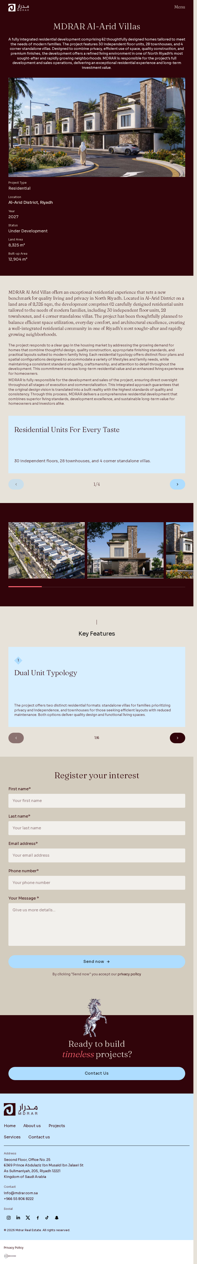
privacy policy (129, 974)
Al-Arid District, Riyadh (30, 202)
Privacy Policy (14, 1247)
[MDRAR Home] (18, 8)
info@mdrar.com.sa (21, 1193)
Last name (19, 816)
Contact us (39, 1137)
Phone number (23, 870)
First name (19, 788)
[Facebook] (37, 1218)
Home (10, 1125)
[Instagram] (8, 1218)
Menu (179, 7)
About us (32, 1125)
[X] (28, 1218)
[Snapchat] (57, 1218)
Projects (57, 1125)
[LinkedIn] (18, 1218)
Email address (23, 843)
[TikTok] (47, 1218)
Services (12, 1137)
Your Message (23, 898)
